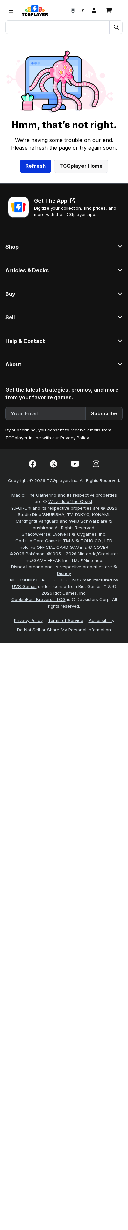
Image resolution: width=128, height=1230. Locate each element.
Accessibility (101, 620)
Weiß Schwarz (84, 521)
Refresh (35, 166)
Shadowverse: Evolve (44, 534)
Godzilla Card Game (36, 540)
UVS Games (24, 586)
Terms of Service (65, 620)
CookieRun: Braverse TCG (38, 599)
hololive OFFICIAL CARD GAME (51, 547)
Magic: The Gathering (33, 494)
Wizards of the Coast (70, 501)
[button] (115, 27)
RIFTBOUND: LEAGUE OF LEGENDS (45, 579)
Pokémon (35, 553)
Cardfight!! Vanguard (37, 521)
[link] (35, 10)
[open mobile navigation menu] (11, 11)
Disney (64, 573)
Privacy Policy (74, 437)
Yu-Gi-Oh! (21, 508)
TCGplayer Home (81, 166)
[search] (58, 26)
